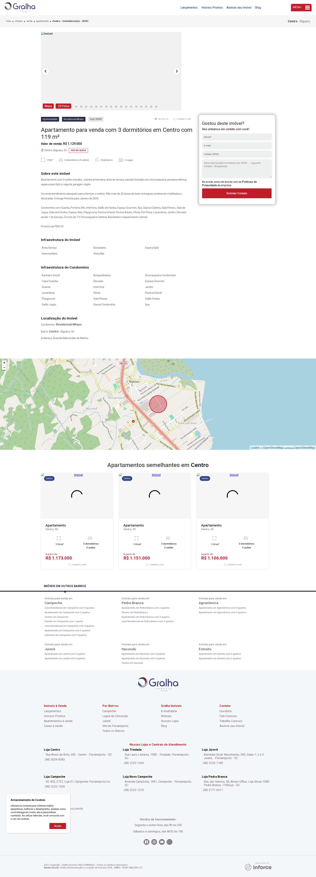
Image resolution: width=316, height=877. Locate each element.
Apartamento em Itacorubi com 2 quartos (143, 658)
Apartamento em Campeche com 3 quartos (67, 630)
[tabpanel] (111, 71)
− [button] (4, 367)
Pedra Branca (133, 603)
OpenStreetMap (273, 447)
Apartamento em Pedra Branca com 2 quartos (146, 607)
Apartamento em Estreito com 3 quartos (220, 653)
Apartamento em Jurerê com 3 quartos (65, 653)
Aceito (57, 825)
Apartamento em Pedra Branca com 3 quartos (146, 617)
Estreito (205, 649)
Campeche (53, 603)
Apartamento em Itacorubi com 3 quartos (143, 653)
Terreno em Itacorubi (132, 663)
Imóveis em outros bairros (65, 586)
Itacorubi (129, 649)
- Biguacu (299, 21)
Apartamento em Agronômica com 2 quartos (222, 612)
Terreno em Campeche (56, 617)
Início (8, 21)
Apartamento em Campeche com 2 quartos (67, 612)
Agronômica (208, 603)
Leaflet (255, 447)
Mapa (48, 106)
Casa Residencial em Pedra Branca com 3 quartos (148, 621)
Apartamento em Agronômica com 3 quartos (222, 607)
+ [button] (4, 363)
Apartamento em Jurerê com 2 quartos (65, 658)
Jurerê (50, 649)
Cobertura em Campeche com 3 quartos (66, 635)
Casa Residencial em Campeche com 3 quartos (69, 607)
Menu (297, 7)
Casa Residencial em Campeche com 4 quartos (69, 626)
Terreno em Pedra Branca (135, 612)
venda (29, 21)
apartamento (42, 21)
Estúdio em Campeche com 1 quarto (64, 621)
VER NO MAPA (78, 150)
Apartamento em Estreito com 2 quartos (220, 658)
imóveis (18, 21)
